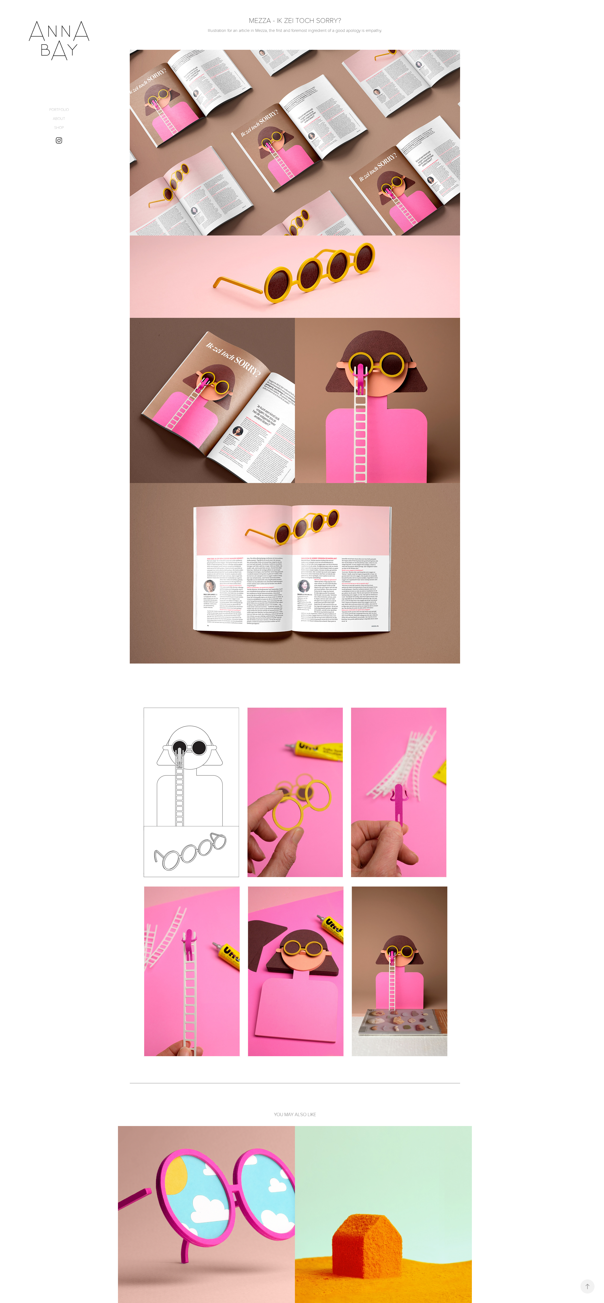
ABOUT (59, 118)
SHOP (59, 127)
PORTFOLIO (59, 109)
